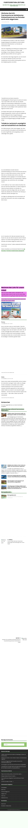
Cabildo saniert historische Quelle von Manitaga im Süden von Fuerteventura (16, 414)
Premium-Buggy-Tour (5, 791)
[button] (26, 9)
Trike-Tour (3, 795)
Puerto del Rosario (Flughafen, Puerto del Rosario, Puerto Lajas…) (12, 779)
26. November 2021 (5, 21)
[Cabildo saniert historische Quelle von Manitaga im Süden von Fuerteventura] (4, 416)
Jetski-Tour (3, 789)
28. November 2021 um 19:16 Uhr (7, 378)
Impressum (3, 803)
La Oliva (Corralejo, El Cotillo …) (7, 781)
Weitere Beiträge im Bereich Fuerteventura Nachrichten (12, 409)
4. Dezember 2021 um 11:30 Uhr (6, 323)
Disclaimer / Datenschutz (6, 805)
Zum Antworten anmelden (7, 372)
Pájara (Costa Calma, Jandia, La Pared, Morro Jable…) (11, 774)
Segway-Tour (4, 793)
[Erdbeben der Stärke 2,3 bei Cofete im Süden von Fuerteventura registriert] (4, 467)
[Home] (4, 497)
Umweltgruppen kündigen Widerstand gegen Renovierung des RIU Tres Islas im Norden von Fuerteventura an (17, 487)
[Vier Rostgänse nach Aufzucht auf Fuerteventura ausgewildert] (4, 483)
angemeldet (8, 405)
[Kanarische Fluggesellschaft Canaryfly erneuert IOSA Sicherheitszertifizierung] (4, 478)
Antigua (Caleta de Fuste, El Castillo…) (8, 776)
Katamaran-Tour (4, 797)
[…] (21, 425)
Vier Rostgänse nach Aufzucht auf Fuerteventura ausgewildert (15, 481)
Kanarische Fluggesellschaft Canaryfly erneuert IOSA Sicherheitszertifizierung (16, 476)
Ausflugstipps (4, 787)
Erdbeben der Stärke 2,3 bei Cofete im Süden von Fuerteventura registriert (16, 466)
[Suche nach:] (14, 744)
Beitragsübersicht (6, 492)
